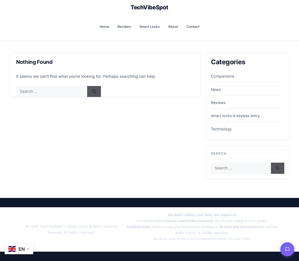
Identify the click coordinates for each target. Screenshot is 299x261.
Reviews (124, 27)
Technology (221, 129)
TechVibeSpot (149, 7)
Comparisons (222, 76)
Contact (192, 27)
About (173, 27)
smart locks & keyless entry (235, 115)
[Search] (94, 91)
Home (104, 27)
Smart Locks (149, 27)
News (216, 89)
